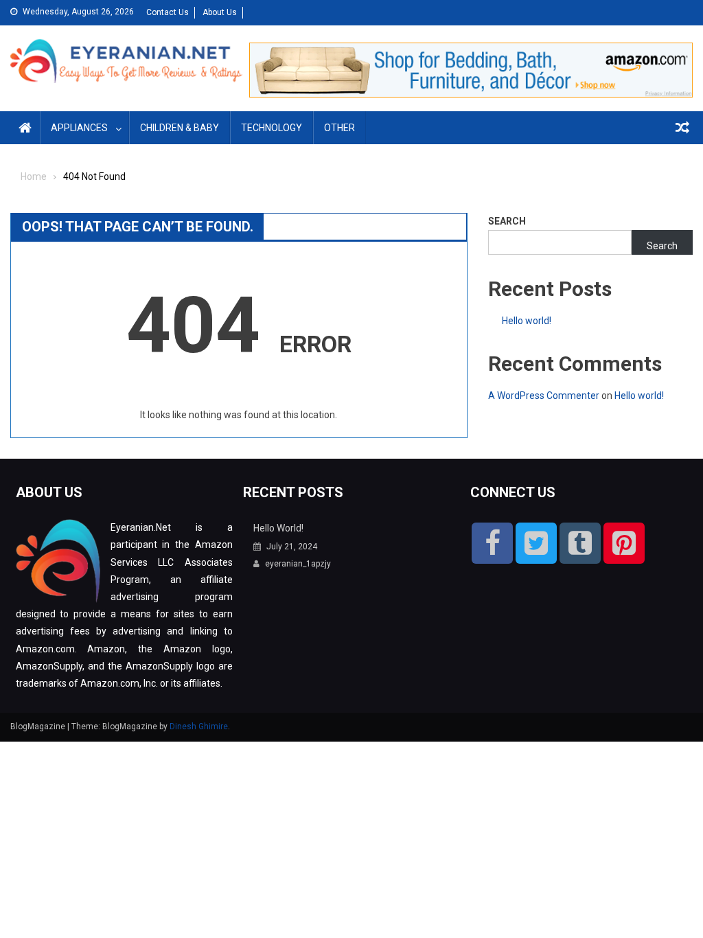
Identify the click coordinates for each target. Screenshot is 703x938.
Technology (271, 127)
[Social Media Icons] (492, 543)
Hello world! (526, 320)
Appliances (79, 127)
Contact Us (167, 12)
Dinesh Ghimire (199, 726)
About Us (220, 12)
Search (507, 221)
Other (339, 127)
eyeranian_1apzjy (298, 564)
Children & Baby (179, 127)
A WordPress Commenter (543, 395)
